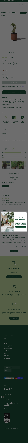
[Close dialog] (26, 212)
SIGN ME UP (20, 226)
